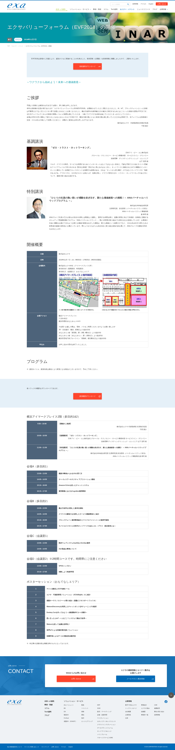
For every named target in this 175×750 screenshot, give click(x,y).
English (151, 4)
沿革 (126, 718)
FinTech (66, 718)
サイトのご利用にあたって (31, 747)
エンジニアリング (87, 721)
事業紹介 (144, 705)
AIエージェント (69, 705)
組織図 (143, 711)
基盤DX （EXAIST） (70, 721)
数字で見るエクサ (131, 705)
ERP (98, 705)
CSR (155, 705)
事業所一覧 (144, 715)
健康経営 (157, 708)
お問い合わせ (161, 4)
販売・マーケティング (104, 711)
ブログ (154, 9)
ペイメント (84, 708)
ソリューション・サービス (79, 9)
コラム (106, 9)
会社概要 (128, 711)
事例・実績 (97, 9)
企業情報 (163, 9)
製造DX (66, 715)
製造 (82, 705)
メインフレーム (102, 734)
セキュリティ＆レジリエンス (106, 721)
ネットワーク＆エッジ (104, 731)
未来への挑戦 (49, 701)
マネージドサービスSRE (105, 737)
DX (65, 711)
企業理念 (128, 715)
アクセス (143, 4)
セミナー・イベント (127, 9)
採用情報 (135, 4)
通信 (82, 715)
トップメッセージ (131, 708)
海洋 (82, 718)
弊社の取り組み (159, 711)
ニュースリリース (143, 9)
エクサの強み (145, 708)
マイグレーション (103, 718)
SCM (98, 708)
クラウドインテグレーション (106, 724)
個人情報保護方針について (14, 747)
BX (65, 708)
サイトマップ (45, 747)
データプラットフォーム (105, 728)
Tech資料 (114, 9)
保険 (82, 711)
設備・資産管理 (102, 715)
